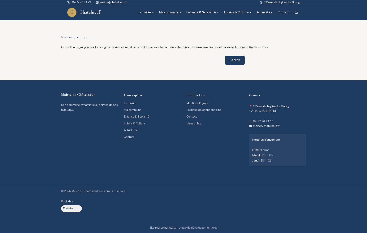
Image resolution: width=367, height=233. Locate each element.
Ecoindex (68, 208)
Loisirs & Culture (236, 12)
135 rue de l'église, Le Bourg (282, 2)
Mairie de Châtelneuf (78, 94)
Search (235, 60)
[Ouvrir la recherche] (296, 12)
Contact (284, 12)
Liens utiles (193, 123)
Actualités (264, 12)
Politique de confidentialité (203, 110)
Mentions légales (197, 103)
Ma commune (168, 12)
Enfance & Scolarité (201, 12)
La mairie (144, 12)
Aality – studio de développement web (193, 227)
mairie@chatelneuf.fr (113, 2)
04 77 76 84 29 (81, 2)
